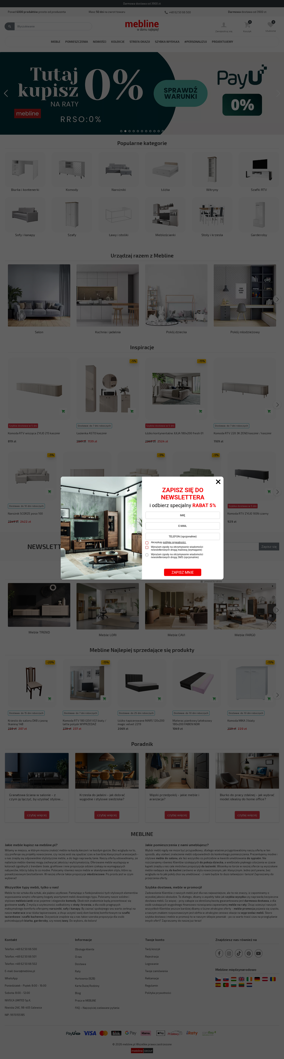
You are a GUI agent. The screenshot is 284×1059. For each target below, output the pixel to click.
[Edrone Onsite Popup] (142, 529)
